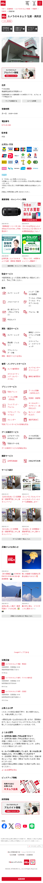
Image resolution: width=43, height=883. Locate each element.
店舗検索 (27, 1)
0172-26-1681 (6, 125)
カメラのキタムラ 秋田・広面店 (15, 691)
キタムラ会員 (34, 2)
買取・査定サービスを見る (12, 356)
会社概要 (13, 855)
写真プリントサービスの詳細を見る (15, 424)
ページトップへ (35, 846)
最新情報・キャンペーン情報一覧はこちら (21, 266)
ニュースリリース (28, 852)
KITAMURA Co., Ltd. (17, 869)
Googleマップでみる (21, 652)
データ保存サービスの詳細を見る (14, 448)
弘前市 (4, 11)
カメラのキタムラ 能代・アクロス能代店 (18, 678)
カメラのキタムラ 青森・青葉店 (15, 664)
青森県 (34, 9)
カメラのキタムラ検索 (22, 9)
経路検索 (21, 879)
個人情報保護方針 (14, 852)
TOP (3, 9)
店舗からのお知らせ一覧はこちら (21, 616)
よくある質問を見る (9, 770)
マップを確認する (11, 101)
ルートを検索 (31, 101)
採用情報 (21, 855)
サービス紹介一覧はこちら (21, 539)
